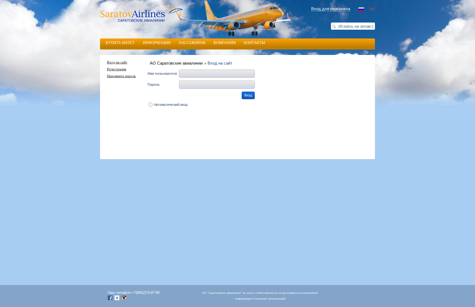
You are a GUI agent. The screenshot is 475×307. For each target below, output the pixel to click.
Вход (248, 95)
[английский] (372, 10)
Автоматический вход (170, 105)
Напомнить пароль (121, 76)
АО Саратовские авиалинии (176, 63)
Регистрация (116, 69)
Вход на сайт (117, 62)
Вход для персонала (330, 8)
